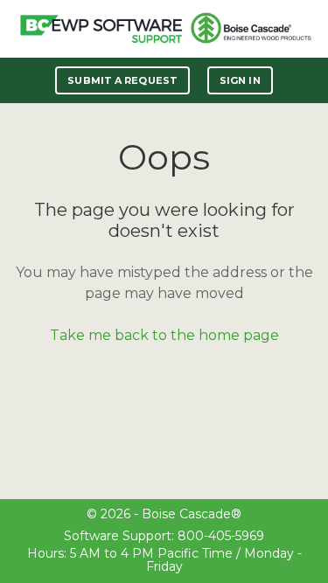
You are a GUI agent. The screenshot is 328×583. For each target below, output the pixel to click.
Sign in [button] (240, 80)
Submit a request (122, 80)
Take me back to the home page (164, 335)
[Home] (101, 28)
